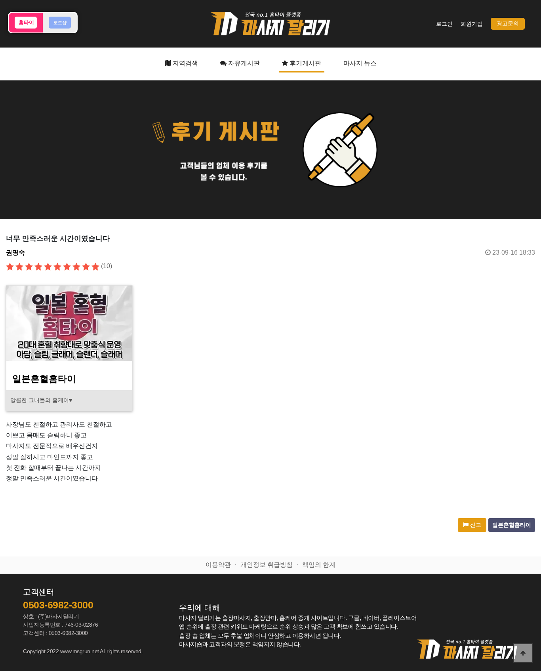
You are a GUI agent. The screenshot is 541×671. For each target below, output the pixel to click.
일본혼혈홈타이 (511, 525)
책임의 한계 (318, 564)
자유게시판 (243, 63)
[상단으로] (523, 653)
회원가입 (472, 24)
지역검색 (184, 63)
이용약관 (218, 564)
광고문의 (508, 24)
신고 (475, 525)
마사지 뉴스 (360, 63)
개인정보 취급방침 (266, 564)
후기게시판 (304, 63)
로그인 (444, 24)
